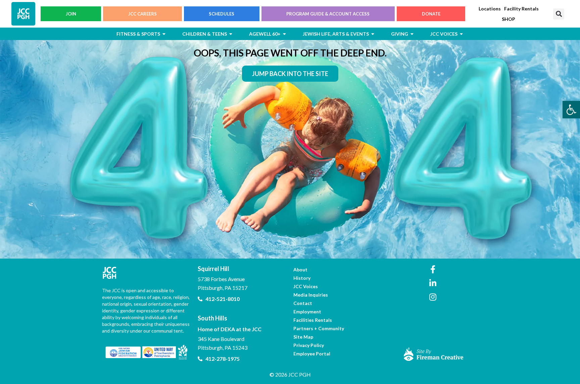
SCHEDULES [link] (221, 13)
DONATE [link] (431, 13)
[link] (571, 109)
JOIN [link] (71, 13)
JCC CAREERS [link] (142, 13)
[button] (558, 14)
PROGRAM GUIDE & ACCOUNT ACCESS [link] (328, 13)
